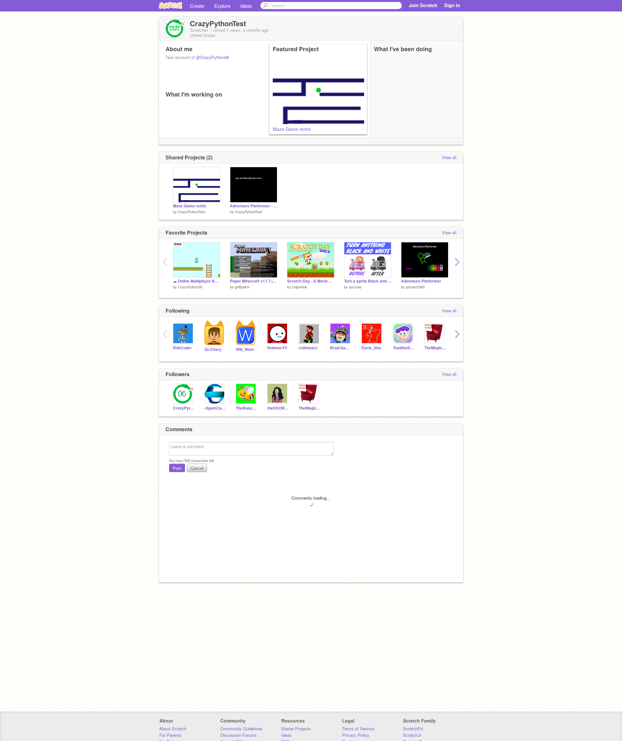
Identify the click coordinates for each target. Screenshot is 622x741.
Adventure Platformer (421, 281)
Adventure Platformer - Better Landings (253, 206)
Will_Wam (245, 349)
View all (449, 157)
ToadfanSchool (404, 348)
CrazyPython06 (190, 286)
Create (197, 5)
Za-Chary (213, 349)
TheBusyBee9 (247, 408)
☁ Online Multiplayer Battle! (196, 281)
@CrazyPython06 (212, 57)
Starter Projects (296, 728)
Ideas (246, 5)
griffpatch (242, 286)
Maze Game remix (292, 129)
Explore (222, 5)
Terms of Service (358, 728)
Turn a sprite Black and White (367, 281)
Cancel (196, 468)
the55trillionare (278, 408)
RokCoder (182, 348)
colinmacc (308, 348)
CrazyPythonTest (191, 211)
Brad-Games (341, 348)
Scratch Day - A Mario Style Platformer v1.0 (310, 281)
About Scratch (172, 728)
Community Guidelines (241, 728)
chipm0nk (299, 286)
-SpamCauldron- (215, 408)
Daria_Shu (371, 348)
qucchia (355, 286)
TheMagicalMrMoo (435, 348)
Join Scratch (423, 5)
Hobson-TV (277, 348)
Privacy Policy (355, 735)
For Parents (170, 735)
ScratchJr (412, 735)
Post (177, 468)
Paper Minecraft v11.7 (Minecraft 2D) (253, 281)
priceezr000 (415, 286)
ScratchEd (413, 728)
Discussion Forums (238, 735)
